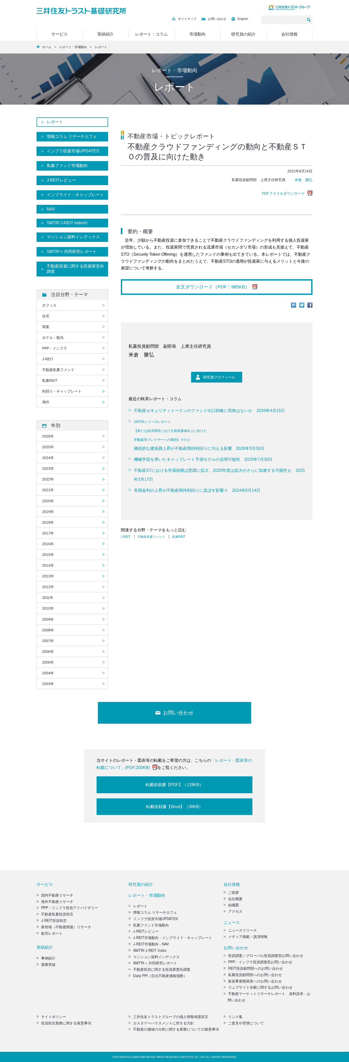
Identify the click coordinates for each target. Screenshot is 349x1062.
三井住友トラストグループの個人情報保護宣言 (170, 1016)
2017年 (48, 533)
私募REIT (178, 537)
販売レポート (52, 933)
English (243, 19)
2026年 (48, 436)
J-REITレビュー (61, 180)
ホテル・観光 (53, 338)
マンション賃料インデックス (73, 237)
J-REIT (125, 537)
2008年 (48, 630)
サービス (59, 34)
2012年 (48, 587)
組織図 (233, 904)
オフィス (49, 305)
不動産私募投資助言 (57, 913)
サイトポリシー (53, 1016)
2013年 (48, 576)
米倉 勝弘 (303, 180)
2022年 (48, 479)
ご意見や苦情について (246, 1022)
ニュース (232, 922)
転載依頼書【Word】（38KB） (174, 806)
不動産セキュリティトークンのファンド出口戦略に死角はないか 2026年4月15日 (209, 410)
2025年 (48, 447)
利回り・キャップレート (62, 391)
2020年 (48, 501)
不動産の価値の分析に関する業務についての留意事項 (176, 1029)
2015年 (48, 555)
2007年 (48, 641)
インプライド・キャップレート (75, 195)
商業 (45, 327)
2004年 (48, 673)
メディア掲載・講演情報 (247, 936)
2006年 (48, 652)
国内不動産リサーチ (57, 895)
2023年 (48, 468)
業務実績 (48, 964)
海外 (45, 402)
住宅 (45, 316)
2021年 (48, 490)
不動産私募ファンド (151, 537)
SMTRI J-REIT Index (150, 950)
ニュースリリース (242, 930)
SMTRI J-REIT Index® (67, 223)
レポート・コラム (151, 34)
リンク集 (235, 1016)
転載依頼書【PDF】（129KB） (174, 784)
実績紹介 (105, 34)
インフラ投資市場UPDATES (73, 151)
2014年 (48, 565)
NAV (51, 209)
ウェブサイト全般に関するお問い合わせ (260, 987)
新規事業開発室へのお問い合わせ (255, 980)
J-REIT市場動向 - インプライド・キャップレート (172, 937)
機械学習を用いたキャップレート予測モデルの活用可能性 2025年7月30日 (203, 459)
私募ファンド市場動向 (67, 165)
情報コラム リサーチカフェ (72, 136)
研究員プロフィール (219, 377)
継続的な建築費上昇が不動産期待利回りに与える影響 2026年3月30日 (199, 435)
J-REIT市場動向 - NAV (151, 943)
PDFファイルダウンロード (283, 193)
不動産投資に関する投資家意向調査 (75, 269)
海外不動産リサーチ (57, 901)
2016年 (48, 544)
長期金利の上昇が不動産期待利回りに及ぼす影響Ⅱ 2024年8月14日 (197, 490)
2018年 (48, 522)
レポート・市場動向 (73, 47)
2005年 (48, 662)
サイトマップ (187, 19)
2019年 (48, 512)
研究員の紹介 (243, 34)
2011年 (47, 598)
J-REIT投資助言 (54, 920)
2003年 (48, 684)
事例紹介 (48, 957)
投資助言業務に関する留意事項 (66, 1022)
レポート (55, 122)
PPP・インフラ (54, 348)
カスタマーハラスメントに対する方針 (163, 1022)
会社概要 (235, 898)
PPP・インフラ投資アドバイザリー (69, 907)
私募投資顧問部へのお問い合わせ (255, 974)
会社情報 (289, 34)
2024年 (48, 458)
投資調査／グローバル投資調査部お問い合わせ (265, 955)
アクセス (235, 911)
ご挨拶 (233, 892)
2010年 (48, 608)
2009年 (48, 619)
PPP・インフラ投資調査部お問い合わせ (260, 961)
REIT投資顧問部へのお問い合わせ (255, 968)
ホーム (46, 47)
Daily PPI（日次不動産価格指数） (160, 975)
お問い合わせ (217, 19)
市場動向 (197, 34)
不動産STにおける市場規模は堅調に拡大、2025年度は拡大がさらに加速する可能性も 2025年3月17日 (219, 475)
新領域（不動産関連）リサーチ (66, 926)
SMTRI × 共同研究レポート (72, 251)
